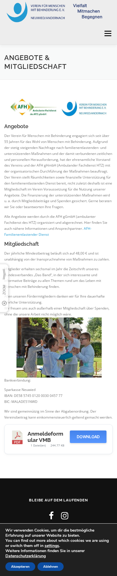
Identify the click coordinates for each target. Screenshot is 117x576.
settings (52, 545)
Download (88, 436)
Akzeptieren (20, 566)
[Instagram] (64, 515)
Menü (107, 33)
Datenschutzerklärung (25, 556)
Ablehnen (50, 566)
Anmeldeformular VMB (45, 437)
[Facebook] (51, 515)
